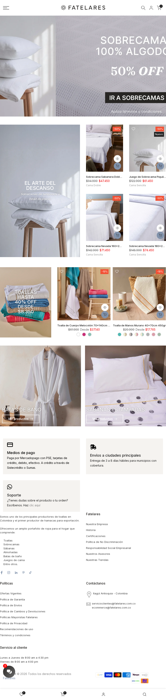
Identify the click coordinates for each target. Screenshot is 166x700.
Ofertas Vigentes (10, 593)
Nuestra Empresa (97, 524)
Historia (91, 530)
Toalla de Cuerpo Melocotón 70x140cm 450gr (86, 325)
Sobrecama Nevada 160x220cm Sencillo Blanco (116, 246)
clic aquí (34, 505)
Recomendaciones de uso (16, 629)
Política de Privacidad (13, 623)
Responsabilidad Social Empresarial (108, 548)
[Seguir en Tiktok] (30, 572)
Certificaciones (95, 536)
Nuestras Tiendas (97, 559)
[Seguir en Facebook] (1, 572)
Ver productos (18, 418)
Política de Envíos (11, 605)
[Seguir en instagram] (8, 572)
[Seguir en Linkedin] (16, 572)
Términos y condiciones (15, 635)
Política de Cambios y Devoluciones (22, 611)
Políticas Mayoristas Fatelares (19, 617)
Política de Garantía (12, 599)
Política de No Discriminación (104, 541)
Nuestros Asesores (98, 553)
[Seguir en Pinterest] (23, 572)
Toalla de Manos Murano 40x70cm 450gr (139, 325)
